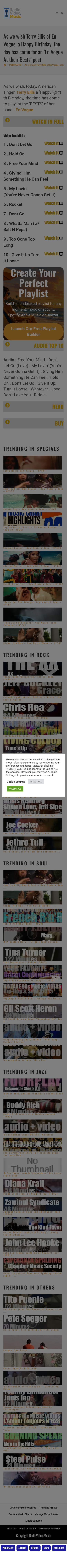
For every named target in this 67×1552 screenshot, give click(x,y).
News (46, 1548)
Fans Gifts (59, 1548)
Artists (22, 1548)
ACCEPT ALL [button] (15, 788)
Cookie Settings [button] (16, 781)
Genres (34, 1548)
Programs (8, 1548)
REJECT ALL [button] (36, 781)
